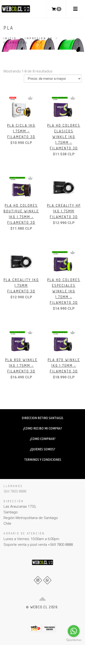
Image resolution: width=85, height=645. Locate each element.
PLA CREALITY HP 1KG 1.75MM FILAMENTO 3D (64, 211)
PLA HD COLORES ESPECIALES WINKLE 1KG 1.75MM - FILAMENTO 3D (63, 291)
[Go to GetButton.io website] (73, 640)
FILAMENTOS (16, 42)
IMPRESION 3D (39, 38)
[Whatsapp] (47, 580)
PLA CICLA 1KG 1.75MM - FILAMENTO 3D (21, 131)
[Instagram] (38, 580)
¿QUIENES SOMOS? (42, 449)
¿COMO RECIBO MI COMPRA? (42, 428)
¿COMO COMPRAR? (42, 439)
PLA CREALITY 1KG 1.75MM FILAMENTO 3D (21, 285)
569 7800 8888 (15, 491)
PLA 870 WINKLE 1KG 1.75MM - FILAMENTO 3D (64, 365)
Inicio (10, 38)
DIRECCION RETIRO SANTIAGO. (43, 418)
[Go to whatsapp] (74, 631)
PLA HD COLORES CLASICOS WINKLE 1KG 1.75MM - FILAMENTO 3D (63, 136)
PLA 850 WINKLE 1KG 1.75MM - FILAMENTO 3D (21, 365)
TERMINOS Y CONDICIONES (42, 459)
